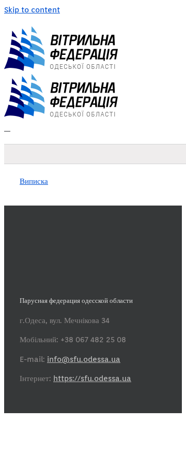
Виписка (34, 181)
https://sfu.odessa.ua (92, 378)
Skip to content (32, 9)
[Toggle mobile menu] (7, 128)
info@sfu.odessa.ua (83, 359)
